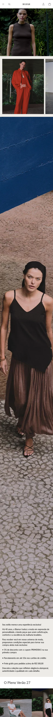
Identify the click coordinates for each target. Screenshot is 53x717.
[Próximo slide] (48, 86)
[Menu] (3, 4)
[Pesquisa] (9, 4)
